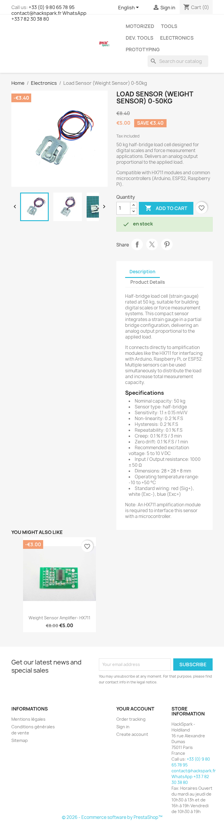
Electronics (177, 38)
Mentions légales (28, 719)
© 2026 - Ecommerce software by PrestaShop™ (112, 817)
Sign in (123, 726)
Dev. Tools (139, 38)
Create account (132, 734)
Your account (135, 709)
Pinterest (167, 244)
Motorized (140, 26)
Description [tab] (142, 272)
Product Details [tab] (147, 282)
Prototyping (143, 49)
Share (137, 244)
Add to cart (166, 208)
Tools (169, 26)
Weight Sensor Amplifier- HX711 (59, 617)
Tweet (152, 244)
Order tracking (131, 719)
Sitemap (19, 740)
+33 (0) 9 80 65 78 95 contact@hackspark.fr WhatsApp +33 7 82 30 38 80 (48, 13)
